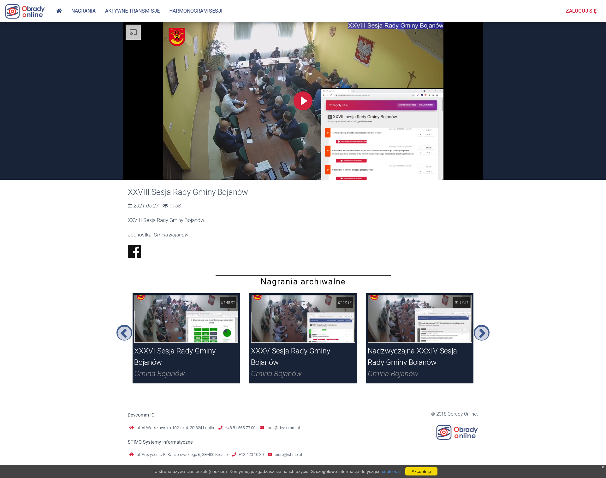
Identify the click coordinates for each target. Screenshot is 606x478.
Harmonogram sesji (196, 11)
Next (482, 333)
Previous (124, 333)
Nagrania (83, 11)
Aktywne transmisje (132, 11)
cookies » (391, 471)
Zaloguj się (581, 11)
